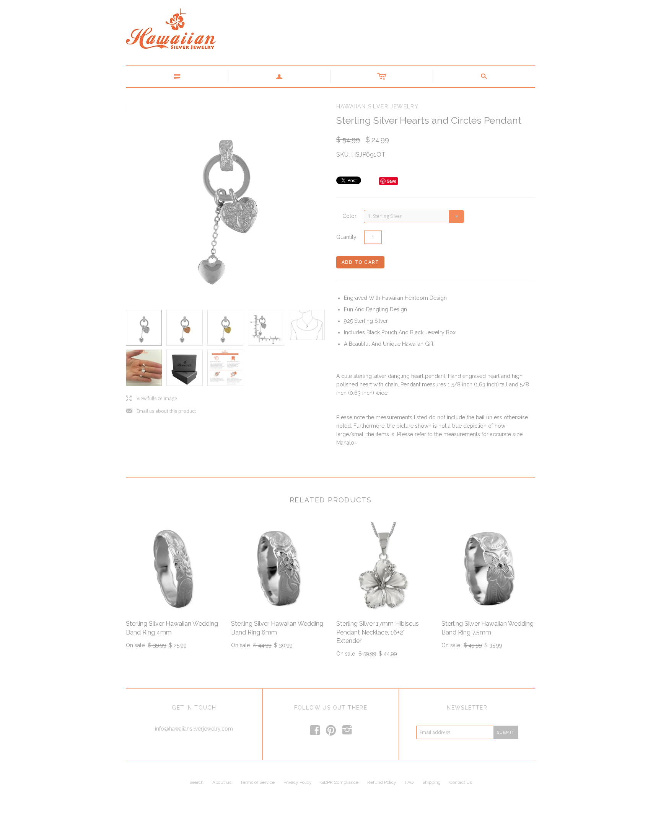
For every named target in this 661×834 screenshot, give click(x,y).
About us (221, 782)
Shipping (431, 782)
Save (391, 181)
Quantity (346, 237)
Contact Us (460, 782)
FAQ (409, 782)
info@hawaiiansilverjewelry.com (194, 729)
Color (349, 216)
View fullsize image (151, 399)
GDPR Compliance (339, 782)
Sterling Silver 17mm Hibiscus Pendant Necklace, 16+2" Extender (377, 632)
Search (196, 782)
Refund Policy (381, 782)
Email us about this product (161, 411)
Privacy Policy (297, 782)
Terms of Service (257, 782)
